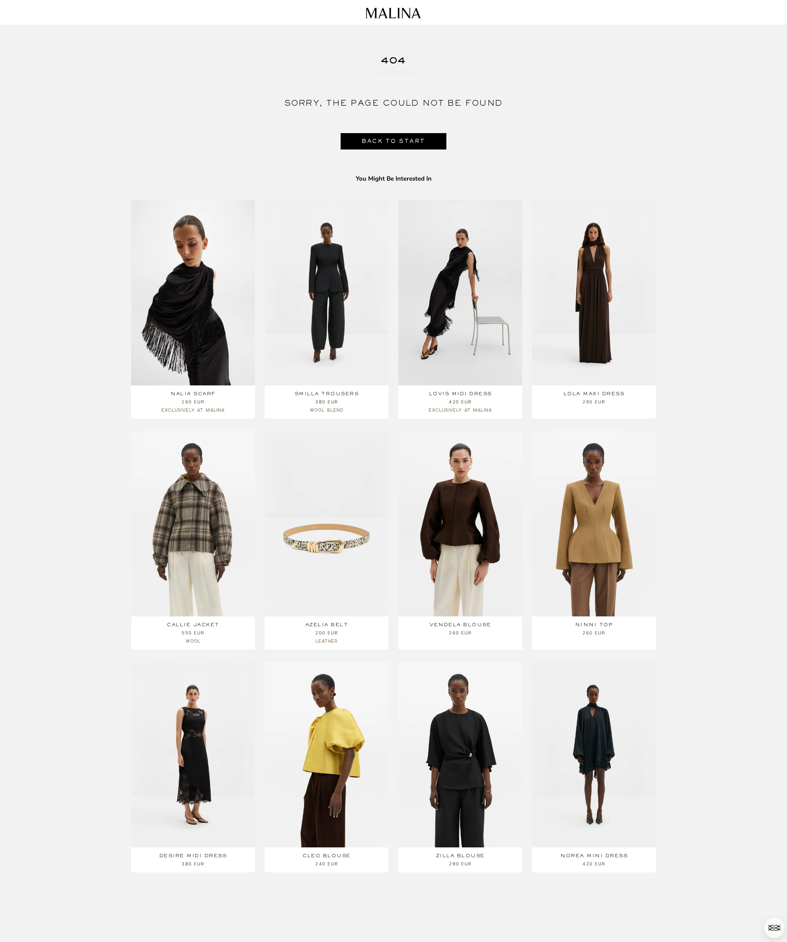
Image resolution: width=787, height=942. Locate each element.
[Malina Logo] (393, 13)
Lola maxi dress (594, 393)
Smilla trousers (327, 393)
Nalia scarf (193, 393)
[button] (774, 927)
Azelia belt (326, 624)
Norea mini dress (594, 855)
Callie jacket (193, 624)
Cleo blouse (327, 855)
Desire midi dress (193, 855)
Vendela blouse (460, 624)
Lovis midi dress (460, 393)
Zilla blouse (460, 855)
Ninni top (594, 624)
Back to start (393, 141)
